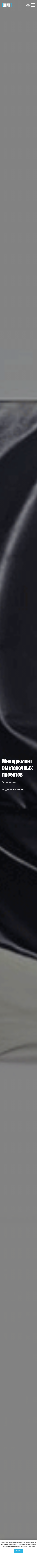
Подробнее (31, 1546)
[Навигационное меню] (33, 5)
